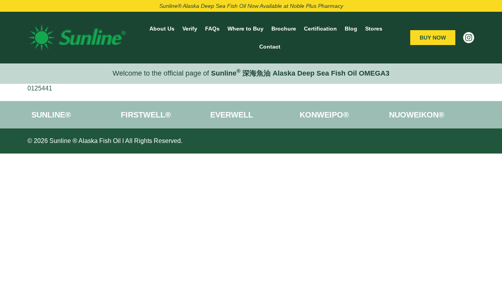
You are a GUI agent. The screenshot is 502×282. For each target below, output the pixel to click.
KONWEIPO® (324, 114)
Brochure (283, 28)
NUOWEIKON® (416, 114)
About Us (162, 28)
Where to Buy (245, 28)
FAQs (212, 28)
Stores (373, 28)
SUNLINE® (51, 114)
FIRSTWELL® (146, 114)
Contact (269, 46)
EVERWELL (231, 114)
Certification (320, 28)
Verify (189, 28)
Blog (351, 28)
